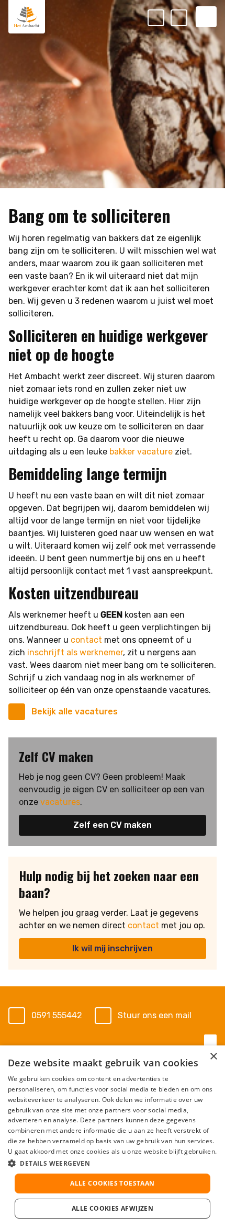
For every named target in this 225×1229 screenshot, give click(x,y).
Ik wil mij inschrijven (112, 948)
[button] (112, 1163)
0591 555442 (56, 1015)
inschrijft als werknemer (75, 652)
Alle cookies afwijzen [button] (112, 1208)
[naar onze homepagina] (26, 16)
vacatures (60, 802)
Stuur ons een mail (155, 1015)
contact (86, 640)
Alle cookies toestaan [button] (112, 1183)
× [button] (213, 1057)
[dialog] (112, 1137)
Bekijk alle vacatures (74, 711)
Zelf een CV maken (112, 825)
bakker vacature (141, 452)
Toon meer (112, 1040)
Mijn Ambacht (186, 19)
